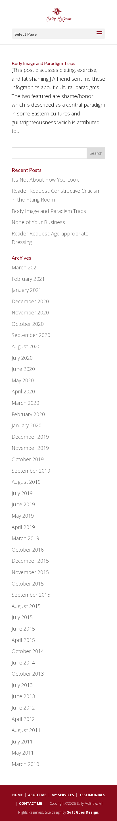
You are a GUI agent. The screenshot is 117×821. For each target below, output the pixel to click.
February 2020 (28, 414)
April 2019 (23, 527)
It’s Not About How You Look (45, 179)
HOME (17, 794)
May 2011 (23, 752)
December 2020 (30, 301)
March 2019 (25, 538)
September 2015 (31, 594)
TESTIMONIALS (92, 794)
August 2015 (26, 606)
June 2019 (23, 504)
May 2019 (23, 515)
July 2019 (22, 493)
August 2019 (26, 481)
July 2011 (22, 741)
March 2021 (25, 267)
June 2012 (23, 707)
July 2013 (22, 685)
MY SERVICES (63, 794)
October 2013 (28, 673)
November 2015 (30, 572)
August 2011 (26, 730)
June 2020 (23, 368)
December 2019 (30, 436)
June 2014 (23, 662)
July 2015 (22, 617)
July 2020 (22, 357)
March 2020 (25, 402)
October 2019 (28, 459)
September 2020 (31, 335)
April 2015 (23, 640)
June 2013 (23, 696)
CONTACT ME (30, 803)
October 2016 (28, 549)
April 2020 (23, 391)
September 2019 (31, 470)
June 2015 (23, 628)
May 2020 (23, 380)
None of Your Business (38, 222)
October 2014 (28, 651)
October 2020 (28, 323)
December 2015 (30, 560)
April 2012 (23, 719)
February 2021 (28, 278)
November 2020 (30, 312)
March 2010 (25, 764)
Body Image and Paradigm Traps (43, 63)
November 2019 (30, 447)
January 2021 (26, 289)
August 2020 (26, 346)
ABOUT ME (37, 794)
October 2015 (28, 583)
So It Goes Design (82, 812)
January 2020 (26, 425)
